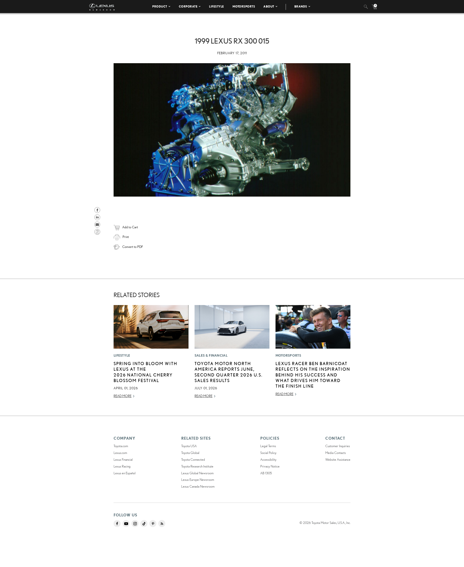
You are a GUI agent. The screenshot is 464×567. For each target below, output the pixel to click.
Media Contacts (335, 453)
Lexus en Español (125, 473)
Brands (300, 6)
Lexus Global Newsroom (197, 473)
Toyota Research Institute (197, 466)
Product (159, 6)
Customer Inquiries (337, 446)
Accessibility (268, 459)
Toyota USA (189, 446)
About (268, 6)
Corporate (188, 6)
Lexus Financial (123, 459)
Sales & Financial (211, 355)
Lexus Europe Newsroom (197, 480)
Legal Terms (268, 446)
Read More (122, 396)
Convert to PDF (132, 247)
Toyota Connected (193, 459)
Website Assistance (337, 459)
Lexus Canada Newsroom (198, 486)
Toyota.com (121, 446)
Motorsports (243, 6)
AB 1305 (266, 473)
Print (126, 237)
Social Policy (268, 453)
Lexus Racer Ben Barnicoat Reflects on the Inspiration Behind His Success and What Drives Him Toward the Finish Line (313, 375)
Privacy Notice (270, 466)
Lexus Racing (122, 466)
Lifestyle (216, 6)
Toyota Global (190, 453)
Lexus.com (120, 453)
